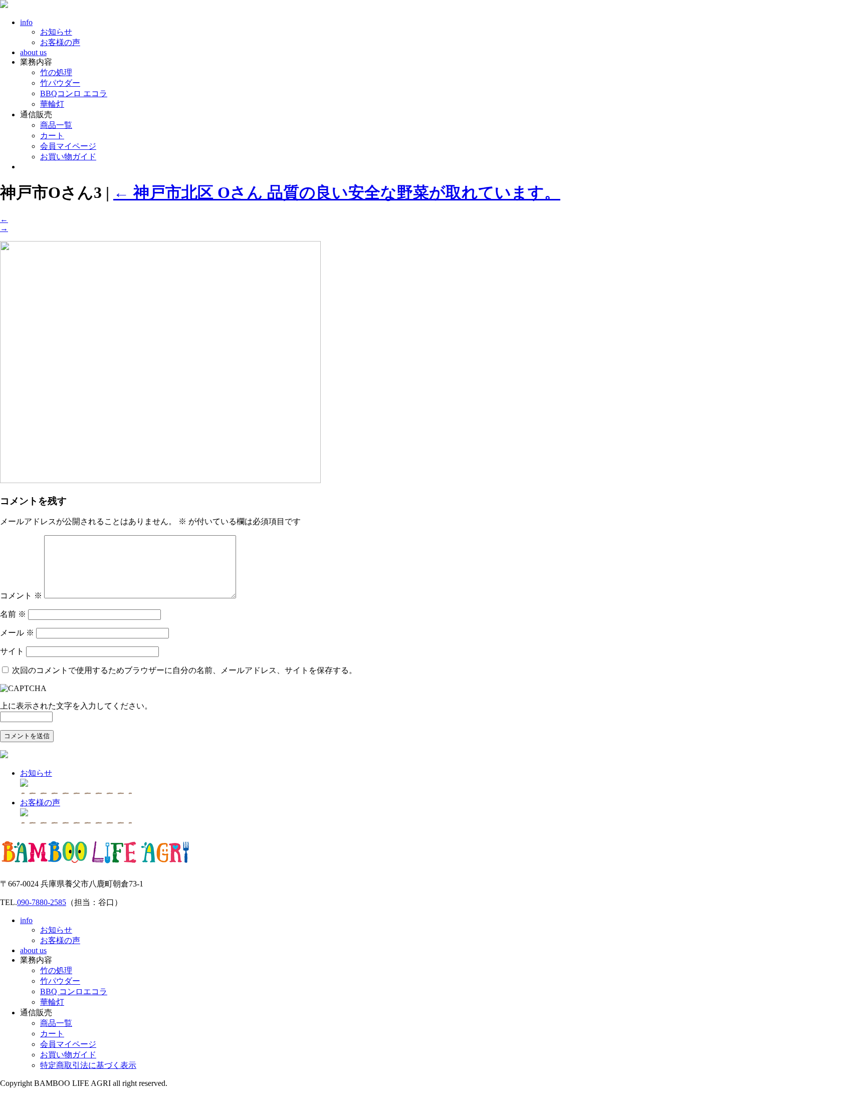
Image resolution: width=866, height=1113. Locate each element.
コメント (21, 595)
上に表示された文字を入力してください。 (76, 706)
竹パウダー (60, 83)
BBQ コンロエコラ (73, 991)
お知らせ (56, 32)
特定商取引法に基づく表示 (88, 1065)
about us (33, 52)
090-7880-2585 (41, 902)
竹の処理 (56, 72)
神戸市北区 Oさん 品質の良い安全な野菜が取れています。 (336, 192)
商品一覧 (56, 125)
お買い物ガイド (68, 156)
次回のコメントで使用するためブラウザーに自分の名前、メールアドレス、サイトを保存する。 (184, 670)
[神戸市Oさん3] (160, 480)
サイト (12, 651)
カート (52, 135)
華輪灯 (52, 104)
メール (17, 632)
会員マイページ (68, 146)
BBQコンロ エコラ (73, 93)
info (26, 22)
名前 (13, 614)
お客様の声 (60, 42)
